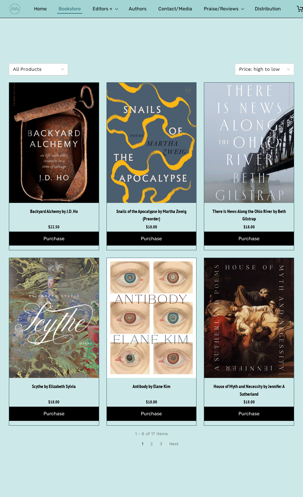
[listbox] (38, 69)
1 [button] (142, 443)
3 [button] (161, 443)
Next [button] (173, 443)
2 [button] (151, 443)
